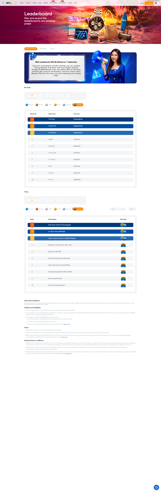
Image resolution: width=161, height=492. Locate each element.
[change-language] (156, 3)
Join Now (149, 3)
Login (142, 3)
